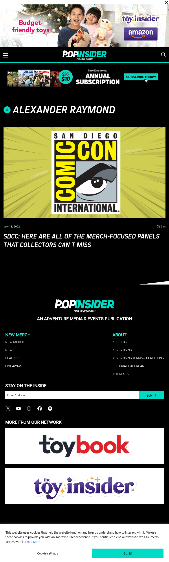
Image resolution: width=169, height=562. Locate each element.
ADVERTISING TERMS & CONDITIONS (138, 358)
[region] (84, 543)
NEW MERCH (14, 342)
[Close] (166, 2)
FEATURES (12, 358)
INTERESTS (120, 374)
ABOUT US (119, 342)
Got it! (127, 553)
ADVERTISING (122, 350)
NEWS (9, 350)
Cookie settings (47, 553)
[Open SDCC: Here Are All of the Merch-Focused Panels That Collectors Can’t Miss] (84, 172)
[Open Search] (163, 55)
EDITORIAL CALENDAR (128, 366)
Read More (32, 542)
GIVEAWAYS (13, 366)
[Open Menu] (5, 55)
